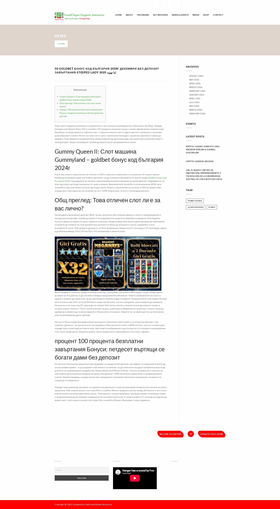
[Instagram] (178, 3)
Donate (216, 3)
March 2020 (195, 110)
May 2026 (194, 80)
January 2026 (196, 95)
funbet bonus (195, 201)
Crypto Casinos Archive (200, 161)
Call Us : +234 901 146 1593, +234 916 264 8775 (80, 3)
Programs (143, 15)
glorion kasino (196, 207)
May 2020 (194, 106)
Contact (218, 15)
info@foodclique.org (191, 484)
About (129, 15)
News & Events (180, 15)
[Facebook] (163, 3)
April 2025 (195, 98)
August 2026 (196, 76)
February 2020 (197, 113)
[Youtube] (185, 3)
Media (195, 15)
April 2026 (195, 83)
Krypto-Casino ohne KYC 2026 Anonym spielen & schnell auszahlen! (203, 149)
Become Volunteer (170, 434)
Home (118, 15)
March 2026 (195, 87)
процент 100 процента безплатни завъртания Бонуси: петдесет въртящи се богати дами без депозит (81, 112)
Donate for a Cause (211, 434)
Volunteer (198, 3)
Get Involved (160, 15)
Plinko (211, 207)
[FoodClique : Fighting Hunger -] (84, 16)
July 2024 (194, 102)
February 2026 (197, 91)
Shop (206, 15)
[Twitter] (170, 3)
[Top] (223, 504)
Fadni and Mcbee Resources (98, 504)
